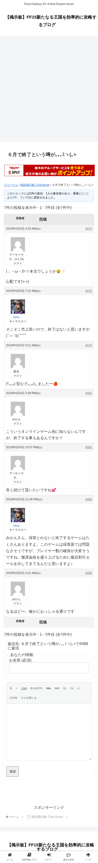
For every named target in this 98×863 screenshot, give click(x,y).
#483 (88, 393)
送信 (13, 771)
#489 (88, 573)
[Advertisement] (49, 91)
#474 (88, 228)
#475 (88, 291)
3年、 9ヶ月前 (22, 197)
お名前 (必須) (20, 660)
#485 (88, 447)
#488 (88, 499)
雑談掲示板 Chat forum (35, 185)
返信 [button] (38, 228)
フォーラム (11, 185)
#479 (88, 345)
